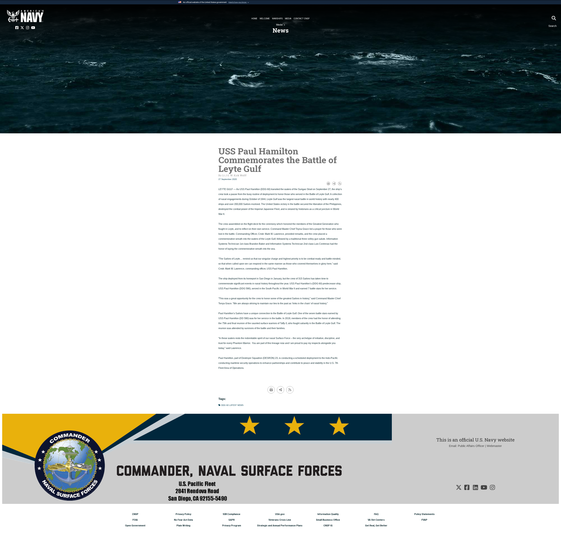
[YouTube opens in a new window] (33, 28)
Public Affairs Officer (471, 445)
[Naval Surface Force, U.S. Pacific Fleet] (25, 16)
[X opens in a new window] (22, 28)
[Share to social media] (334, 183)
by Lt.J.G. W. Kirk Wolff (232, 175)
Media (279, 24)
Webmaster (494, 445)
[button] (239, 2)
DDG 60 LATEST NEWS (232, 405)
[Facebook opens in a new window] (16, 28)
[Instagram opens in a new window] (27, 28)
